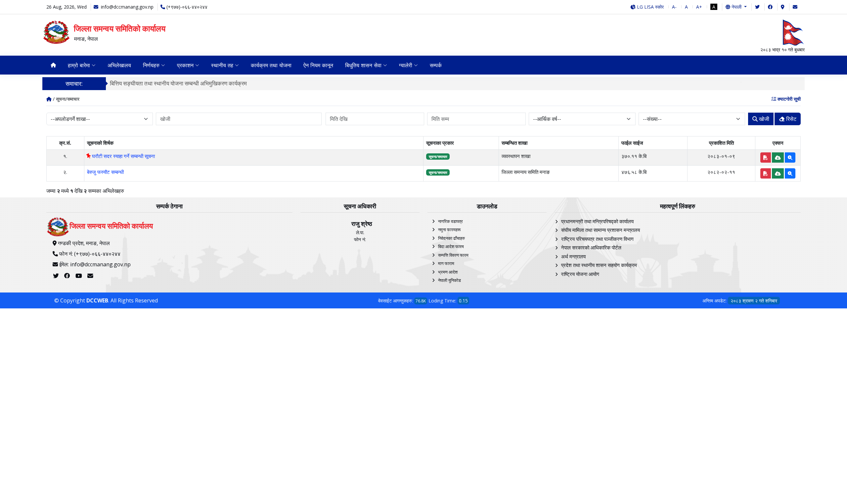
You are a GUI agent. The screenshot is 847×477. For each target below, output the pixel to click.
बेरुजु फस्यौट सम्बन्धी (105, 172)
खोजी (763, 119)
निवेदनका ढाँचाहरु (451, 238)
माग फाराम (446, 263)
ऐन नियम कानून (318, 65)
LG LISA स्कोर (650, 7)
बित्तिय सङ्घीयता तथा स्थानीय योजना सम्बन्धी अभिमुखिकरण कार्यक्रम (178, 83)
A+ (699, 6)
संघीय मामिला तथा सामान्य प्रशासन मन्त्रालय (600, 230)
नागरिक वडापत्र (450, 221)
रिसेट (790, 119)
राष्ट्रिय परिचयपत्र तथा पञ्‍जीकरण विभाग (597, 239)
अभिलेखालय (119, 65)
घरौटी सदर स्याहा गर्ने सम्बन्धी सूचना (123, 156)
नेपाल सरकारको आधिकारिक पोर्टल (591, 247)
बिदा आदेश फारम (451, 246)
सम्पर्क (436, 65)
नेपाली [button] (736, 7)
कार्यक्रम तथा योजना (271, 65)
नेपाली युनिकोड (449, 280)
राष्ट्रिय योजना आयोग (580, 274)
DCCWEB (97, 300)
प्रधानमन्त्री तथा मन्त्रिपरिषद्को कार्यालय (597, 221)
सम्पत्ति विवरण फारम (453, 255)
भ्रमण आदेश (448, 272)
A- (674, 6)
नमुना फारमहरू (449, 230)
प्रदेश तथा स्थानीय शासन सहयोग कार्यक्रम (599, 265)
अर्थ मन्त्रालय (573, 256)
